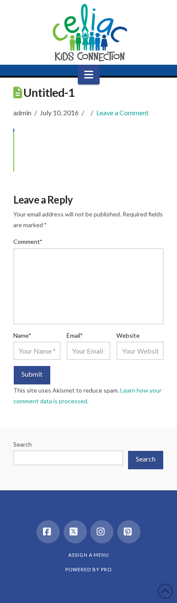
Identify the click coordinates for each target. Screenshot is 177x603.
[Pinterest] (128, 531)
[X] (75, 531)
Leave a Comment (122, 112)
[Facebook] (48, 531)
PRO (106, 569)
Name (22, 335)
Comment (28, 241)
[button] (89, 74)
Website (128, 335)
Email (75, 335)
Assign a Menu (88, 555)
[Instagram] (101, 531)
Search (22, 444)
